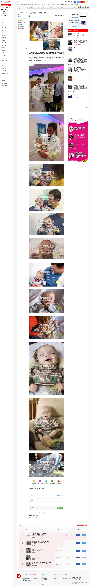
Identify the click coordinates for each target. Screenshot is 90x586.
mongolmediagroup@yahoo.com (78, 579)
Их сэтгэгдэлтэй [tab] (32, 525)
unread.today (4, 85)
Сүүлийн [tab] (32, 512)
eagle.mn (3, 40)
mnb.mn (3, 32)
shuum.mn (4, 70)
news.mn (3, 24)
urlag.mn (3, 52)
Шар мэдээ (57, 4)
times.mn (3, 72)
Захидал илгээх (72, 159)
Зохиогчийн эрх (45, 578)
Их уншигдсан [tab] (75, 30)
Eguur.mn (4, 35)
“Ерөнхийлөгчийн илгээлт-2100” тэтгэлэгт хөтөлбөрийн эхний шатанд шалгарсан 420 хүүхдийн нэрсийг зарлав (80, 69)
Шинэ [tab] (69, 30)
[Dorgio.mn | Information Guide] (19, 575)
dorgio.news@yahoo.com (76, 577)
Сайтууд (55, 577)
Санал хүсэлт (44, 579)
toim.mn (3, 80)
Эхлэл (18, 4)
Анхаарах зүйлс (60, 495)
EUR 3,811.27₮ (70, 1)
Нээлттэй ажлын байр (46, 581)
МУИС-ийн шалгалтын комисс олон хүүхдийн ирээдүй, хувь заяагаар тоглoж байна (41, 534)
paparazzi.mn (4, 83)
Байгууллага (56, 575)
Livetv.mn (4, 34)
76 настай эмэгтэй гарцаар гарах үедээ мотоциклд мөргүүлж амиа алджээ (40, 542)
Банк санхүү (5, 9)
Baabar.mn (4, 27)
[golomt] (78, 19)
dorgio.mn (4, 19)
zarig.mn (3, 43)
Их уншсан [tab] (22, 525)
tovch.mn (4, 29)
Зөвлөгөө (48, 4)
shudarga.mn (4, 57)
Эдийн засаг (30, 4)
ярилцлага (62, 4)
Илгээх (60, 507)
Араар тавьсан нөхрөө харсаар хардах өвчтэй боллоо (79, 128)
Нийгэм (25, 4)
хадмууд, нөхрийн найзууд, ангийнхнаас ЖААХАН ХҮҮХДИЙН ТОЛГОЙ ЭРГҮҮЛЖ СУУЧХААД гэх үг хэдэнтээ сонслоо (80, 145)
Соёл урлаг (43, 4)
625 (79, 1)
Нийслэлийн (5, 15)
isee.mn (3, 62)
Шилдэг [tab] (39, 512)
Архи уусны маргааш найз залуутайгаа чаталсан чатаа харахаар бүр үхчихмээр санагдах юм (80, 136)
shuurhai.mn (4, 58)
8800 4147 (74, 578)
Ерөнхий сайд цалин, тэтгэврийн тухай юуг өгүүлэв (40, 556)
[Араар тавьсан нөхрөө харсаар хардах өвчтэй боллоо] (71, 129)
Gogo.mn (3, 20)
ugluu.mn (3, 50)
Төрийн (4, 13)
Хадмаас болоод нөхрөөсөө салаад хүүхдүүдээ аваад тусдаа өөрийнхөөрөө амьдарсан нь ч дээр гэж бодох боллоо (80, 155)
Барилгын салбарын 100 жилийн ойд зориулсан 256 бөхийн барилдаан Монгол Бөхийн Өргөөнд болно (80, 78)
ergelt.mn (4, 42)
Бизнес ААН (5, 11)
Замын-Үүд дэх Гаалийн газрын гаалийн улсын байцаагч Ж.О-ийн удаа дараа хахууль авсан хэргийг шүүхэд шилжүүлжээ (80, 87)
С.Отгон (30, 15)
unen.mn (3, 53)
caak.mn (3, 22)
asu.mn (3, 55)
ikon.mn (3, 30)
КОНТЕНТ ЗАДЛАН (69, 4)
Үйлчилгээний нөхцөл (46, 580)
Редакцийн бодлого (45, 577)
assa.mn (3, 78)
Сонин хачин (61, 15)
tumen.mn (4, 68)
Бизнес (35, 4)
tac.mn (3, 81)
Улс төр (21, 4)
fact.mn (3, 65)
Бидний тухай (44, 575)
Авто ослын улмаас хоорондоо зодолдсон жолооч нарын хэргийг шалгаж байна (80, 41)
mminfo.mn (4, 48)
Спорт (39, 4)
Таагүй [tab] (45, 512)
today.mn (4, 45)
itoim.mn (3, 67)
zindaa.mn (4, 25)
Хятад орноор (76, 4)
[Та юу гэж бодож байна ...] (46, 504)
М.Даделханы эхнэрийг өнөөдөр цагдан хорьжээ (40, 549)
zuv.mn (3, 47)
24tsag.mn (4, 37)
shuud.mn (4, 38)
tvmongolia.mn (5, 73)
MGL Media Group (26, 580)
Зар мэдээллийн (6, 7)
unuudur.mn (4, 60)
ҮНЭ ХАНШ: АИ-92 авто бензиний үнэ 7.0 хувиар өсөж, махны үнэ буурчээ (41, 563)
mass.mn (3, 75)
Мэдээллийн (5, 5)
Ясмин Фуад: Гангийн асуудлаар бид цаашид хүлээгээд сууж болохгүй (79, 34)
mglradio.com (4, 63)
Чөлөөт (52, 4)
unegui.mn (4, 76)
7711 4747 (74, 576)
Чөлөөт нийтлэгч (57, 578)
